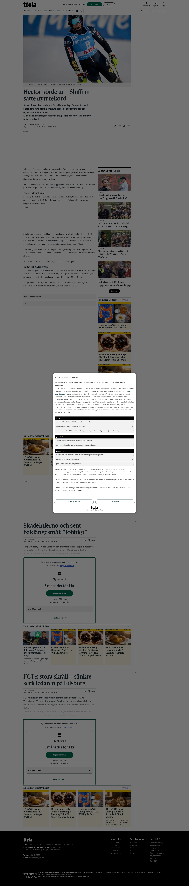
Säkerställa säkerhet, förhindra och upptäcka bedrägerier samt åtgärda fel (80, 455)
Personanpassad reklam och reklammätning (70, 426)
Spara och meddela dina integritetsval (68, 464)
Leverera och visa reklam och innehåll (68, 459)
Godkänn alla (115, 502)
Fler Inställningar (74, 502)
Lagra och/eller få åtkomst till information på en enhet (74, 422)
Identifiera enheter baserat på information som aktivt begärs (76, 445)
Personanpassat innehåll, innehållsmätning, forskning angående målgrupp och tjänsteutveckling (87, 431)
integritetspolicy (77, 490)
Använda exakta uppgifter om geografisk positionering (74, 441)
